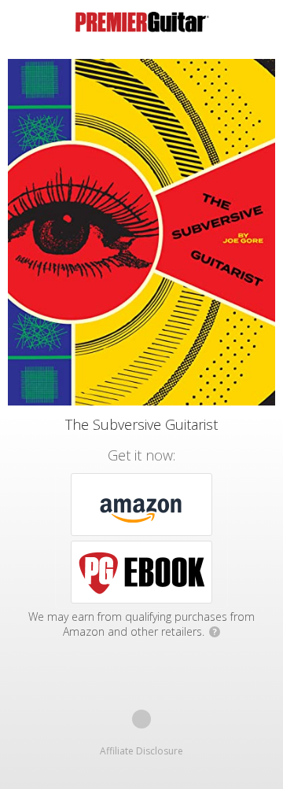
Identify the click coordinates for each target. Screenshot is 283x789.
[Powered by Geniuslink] (141, 719)
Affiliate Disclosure (141, 751)
